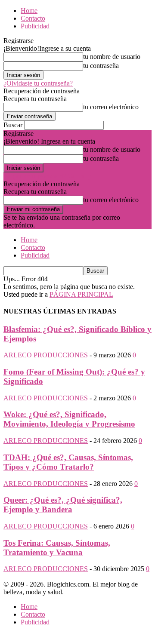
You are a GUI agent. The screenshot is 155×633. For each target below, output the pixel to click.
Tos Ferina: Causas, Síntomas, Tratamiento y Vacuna (56, 547)
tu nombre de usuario (111, 56)
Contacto (33, 18)
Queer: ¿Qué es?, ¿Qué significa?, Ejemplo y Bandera (62, 504)
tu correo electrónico (111, 107)
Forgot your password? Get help (47, 176)
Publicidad (35, 26)
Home (29, 10)
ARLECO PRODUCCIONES (45, 355)
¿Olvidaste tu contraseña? (38, 83)
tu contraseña (101, 65)
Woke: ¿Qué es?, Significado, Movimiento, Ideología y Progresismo (69, 419)
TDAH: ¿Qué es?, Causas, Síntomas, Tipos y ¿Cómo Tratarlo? (68, 462)
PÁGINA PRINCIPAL (81, 294)
